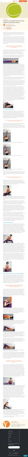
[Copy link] (9, 28)
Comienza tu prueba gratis (23, 1)
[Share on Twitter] (8, 28)
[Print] (10, 28)
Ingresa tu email (11, 446)
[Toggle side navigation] (1, 1)
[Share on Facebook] (7, 28)
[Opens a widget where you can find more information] (25, 456)
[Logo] (14, 1)
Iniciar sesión (16, 1)
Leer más (18, 426)
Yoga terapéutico (8, 24)
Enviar (14, 450)
